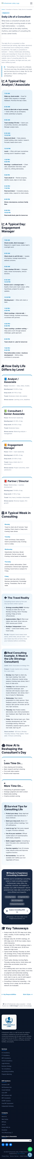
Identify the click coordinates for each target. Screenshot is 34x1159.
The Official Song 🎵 (7, 1132)
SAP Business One (6, 1087)
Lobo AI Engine (21, 1153)
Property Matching (7, 1074)
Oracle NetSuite (6, 1090)
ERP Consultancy (6, 1058)
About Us (4, 1116)
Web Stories (5, 1119)
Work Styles (27, 994)
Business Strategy (6, 1066)
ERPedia (4, 1122)
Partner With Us (6, 1127)
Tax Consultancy (6, 1068)
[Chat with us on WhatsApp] (30, 1149)
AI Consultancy (6, 1052)
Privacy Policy (5, 1156)
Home (3, 9)
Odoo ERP (4, 1092)
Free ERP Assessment (7, 1103)
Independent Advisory (8, 1106)
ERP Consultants (6, 1098)
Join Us (4, 1124)
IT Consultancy (6, 1055)
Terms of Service (14, 1156)
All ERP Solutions (6, 1100)
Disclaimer (4, 1130)
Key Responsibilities (9, 994)
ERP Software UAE (7, 1095)
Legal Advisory (6, 1063)
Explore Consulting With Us (17, 911)
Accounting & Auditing (8, 1071)
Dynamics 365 (5, 1084)
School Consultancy (7, 1060)
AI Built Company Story (25, 1156)
